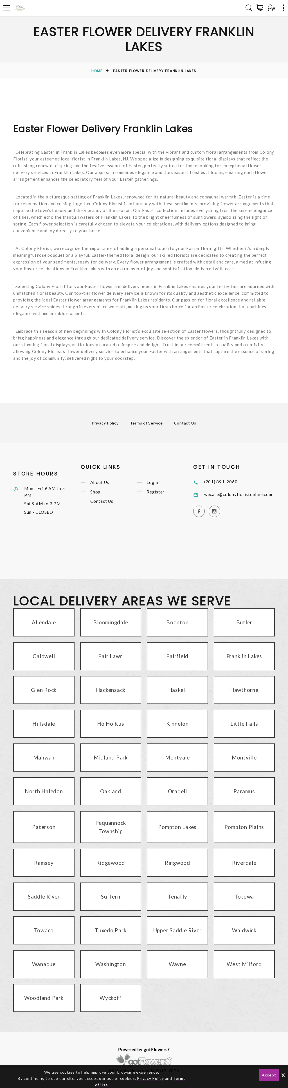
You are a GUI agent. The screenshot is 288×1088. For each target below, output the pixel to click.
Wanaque (44, 964)
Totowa (244, 896)
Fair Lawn (110, 656)
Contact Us (185, 423)
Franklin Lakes (244, 656)
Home (96, 70)
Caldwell (44, 656)
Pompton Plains (244, 827)
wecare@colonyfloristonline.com (238, 494)
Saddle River (44, 896)
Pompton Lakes (177, 827)
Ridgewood (110, 862)
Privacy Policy (105, 423)
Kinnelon (177, 723)
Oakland (110, 791)
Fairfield (177, 656)
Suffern (110, 896)
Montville (244, 757)
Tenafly (177, 896)
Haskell (177, 690)
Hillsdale (43, 723)
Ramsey (44, 862)
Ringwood (177, 862)
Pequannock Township (110, 826)
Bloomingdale (110, 622)
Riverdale (244, 862)
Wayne (177, 964)
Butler (244, 622)
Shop (95, 491)
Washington (110, 964)
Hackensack (111, 690)
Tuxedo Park (110, 930)
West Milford (244, 964)
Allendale (44, 622)
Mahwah (44, 757)
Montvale (177, 757)
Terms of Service (146, 423)
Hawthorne (244, 690)
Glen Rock (44, 690)
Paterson (43, 827)
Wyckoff (111, 998)
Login (152, 482)
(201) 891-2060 (221, 481)
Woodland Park (44, 998)
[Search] (249, 8)
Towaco (44, 930)
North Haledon (44, 791)
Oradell (177, 791)
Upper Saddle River (177, 930)
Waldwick (244, 930)
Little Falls (244, 723)
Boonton (177, 622)
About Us (99, 482)
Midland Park (111, 757)
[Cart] (261, 8)
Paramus (244, 791)
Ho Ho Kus (110, 723)
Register (156, 491)
